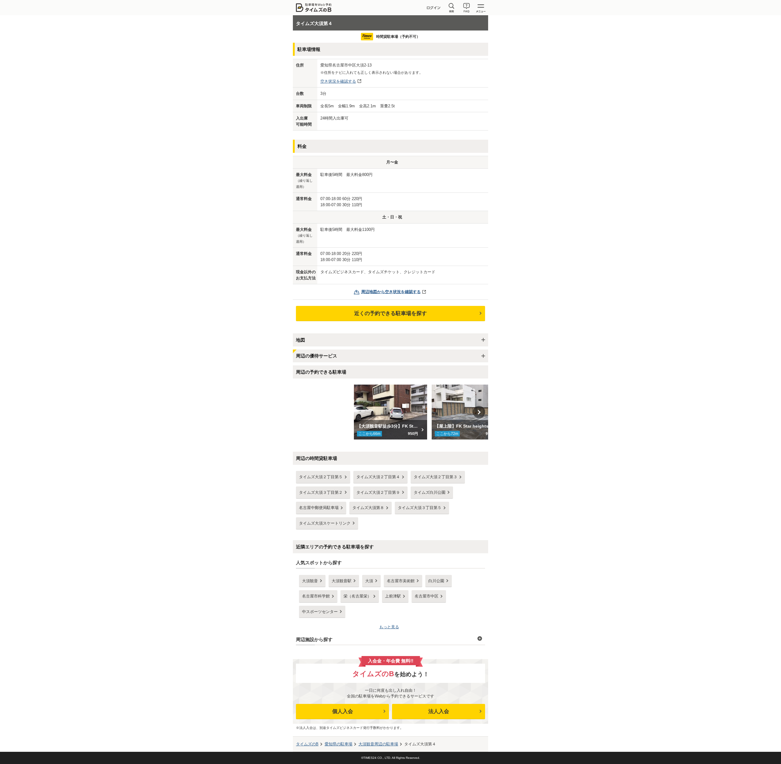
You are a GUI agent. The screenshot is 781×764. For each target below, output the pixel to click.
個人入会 (342, 711)
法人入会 (438, 711)
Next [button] (479, 412)
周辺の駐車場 (378, 744)
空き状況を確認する (338, 81)
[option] (391, 412)
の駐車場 (338, 744)
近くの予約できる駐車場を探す (390, 313)
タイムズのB (307, 744)
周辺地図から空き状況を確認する (391, 291)
